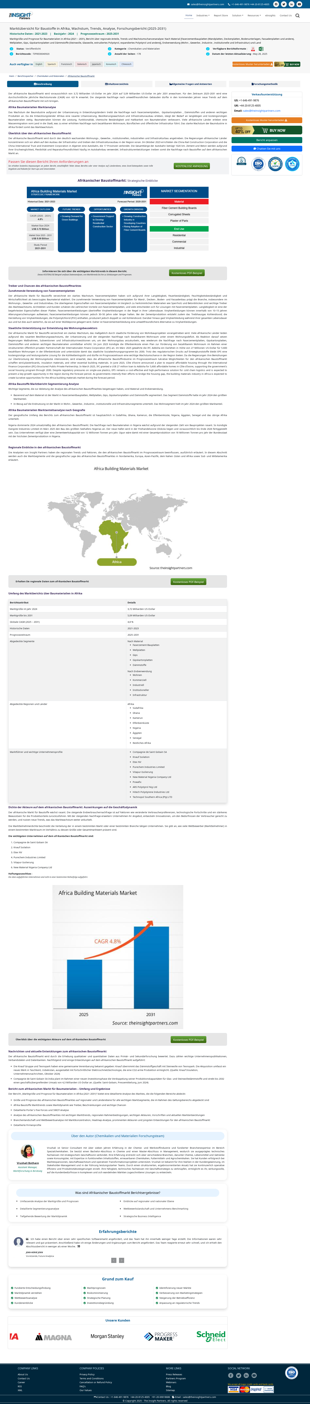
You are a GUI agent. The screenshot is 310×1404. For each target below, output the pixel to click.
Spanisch (52, 64)
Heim (11, 76)
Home (189, 15)
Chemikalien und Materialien (50, 76)
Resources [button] (253, 15)
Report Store (221, 15)
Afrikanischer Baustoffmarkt (81, 76)
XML (20, 1390)
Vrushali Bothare (28, 1163)
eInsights (270, 15)
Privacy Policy (87, 1374)
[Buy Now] (287, 64)
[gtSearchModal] (298, 16)
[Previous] (100, 1260)
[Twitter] (284, 4)
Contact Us (286, 15)
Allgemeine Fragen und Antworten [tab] (192, 84)
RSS (20, 1386)
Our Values (86, 1390)
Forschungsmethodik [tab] (265, 84)
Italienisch (82, 64)
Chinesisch (126, 64)
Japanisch (96, 64)
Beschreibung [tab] (44, 84)
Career (21, 1382)
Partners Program (176, 1378)
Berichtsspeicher (25, 76)
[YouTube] (299, 4)
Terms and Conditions (92, 1378)
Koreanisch (111, 64)
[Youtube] (255, 1377)
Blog (168, 1386)
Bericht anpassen (267, 140)
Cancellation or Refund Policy (96, 1382)
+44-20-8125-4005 (259, 4)
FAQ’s (83, 1386)
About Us (23, 1374)
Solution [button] (236, 15)
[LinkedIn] (291, 4)
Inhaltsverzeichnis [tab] (117, 84)
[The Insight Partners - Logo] (21, 15)
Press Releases (174, 1374)
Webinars (171, 1382)
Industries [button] (202, 15)
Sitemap (170, 1390)
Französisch (66, 64)
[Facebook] (276, 4)
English (39, 64)
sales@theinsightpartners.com (207, 4)
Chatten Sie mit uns (268, 148)
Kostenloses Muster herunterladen (251, 64)
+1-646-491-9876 (240, 4)
